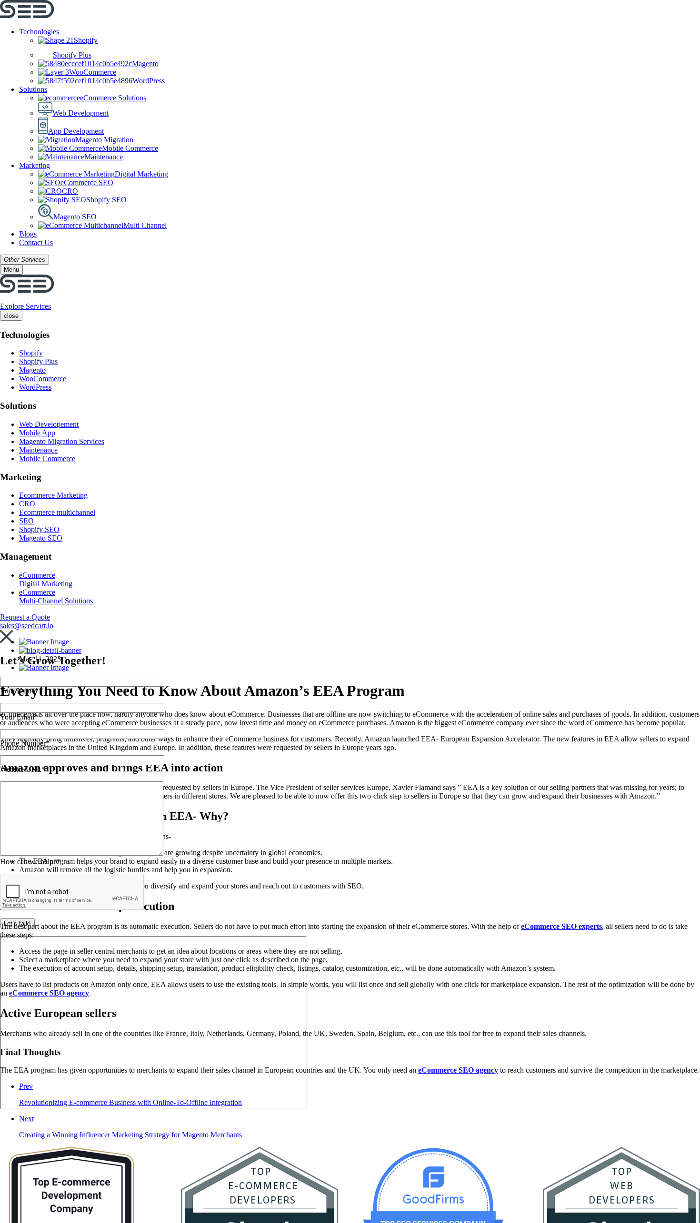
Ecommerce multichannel (57, 512)
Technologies (39, 32)
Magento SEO (75, 217)
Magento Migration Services (61, 441)
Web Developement (49, 424)
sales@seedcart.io (26, 625)
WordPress (148, 81)
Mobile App (37, 433)
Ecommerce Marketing (53, 495)
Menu (11, 269)
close (11, 315)
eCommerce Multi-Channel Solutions (56, 596)
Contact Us (36, 242)
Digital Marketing (141, 174)
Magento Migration (104, 140)
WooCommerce (92, 72)
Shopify (86, 40)
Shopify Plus (72, 55)
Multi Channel (145, 225)
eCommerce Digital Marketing (45, 579)
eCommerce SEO (86, 182)
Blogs (28, 234)
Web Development (80, 113)
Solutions (33, 89)
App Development (76, 131)
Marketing (34, 165)
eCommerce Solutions (113, 98)
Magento (145, 63)
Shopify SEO (106, 200)
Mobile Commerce (130, 148)
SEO (26, 521)
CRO (70, 191)
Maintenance (103, 157)
